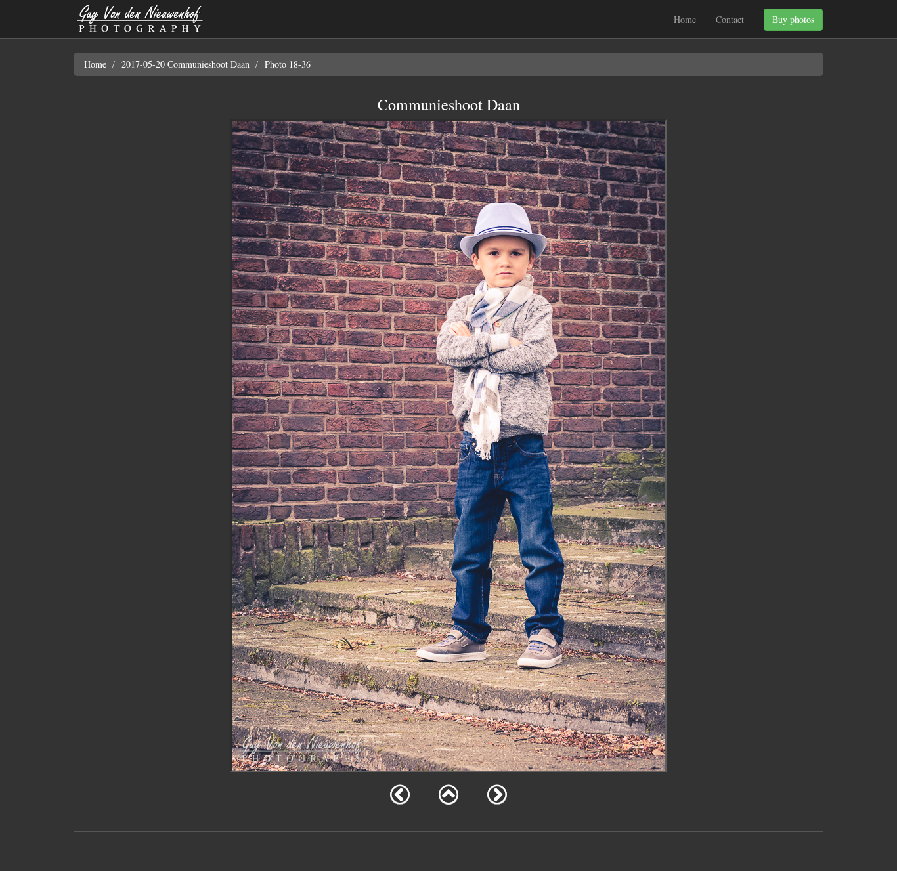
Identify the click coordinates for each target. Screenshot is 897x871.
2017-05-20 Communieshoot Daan (185, 64)
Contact (730, 19)
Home (685, 19)
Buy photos (793, 19)
